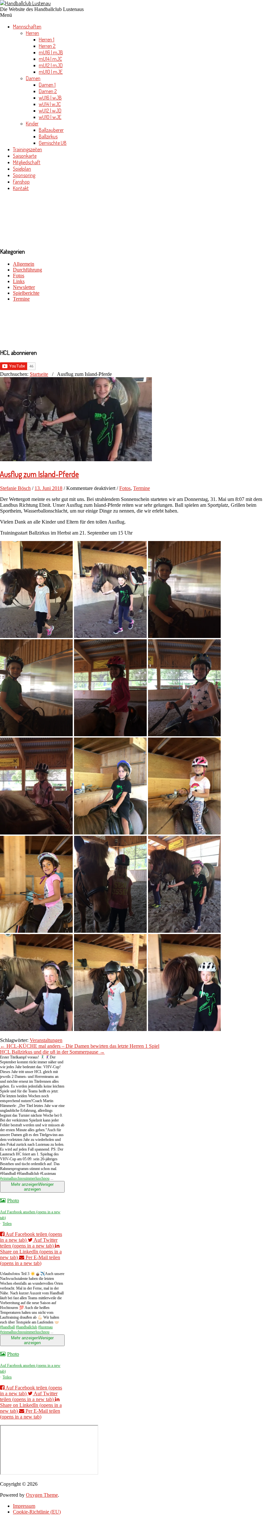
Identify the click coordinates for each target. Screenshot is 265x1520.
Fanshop (21, 181)
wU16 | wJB (50, 97)
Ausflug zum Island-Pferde (39, 474)
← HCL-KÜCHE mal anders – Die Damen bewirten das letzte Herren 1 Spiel (79, 1046)
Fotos (18, 275)
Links (19, 281)
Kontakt (21, 188)
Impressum (24, 1506)
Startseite (39, 374)
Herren (32, 33)
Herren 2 (47, 46)
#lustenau (45, 1327)
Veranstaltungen (46, 1040)
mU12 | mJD (51, 65)
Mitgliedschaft (26, 162)
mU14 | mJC (50, 59)
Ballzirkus (48, 136)
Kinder (32, 123)
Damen (33, 78)
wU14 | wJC (50, 104)
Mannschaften (27, 26)
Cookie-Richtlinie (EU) (37, 1512)
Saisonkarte (25, 156)
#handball (7, 1327)
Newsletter (24, 287)
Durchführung (27, 269)
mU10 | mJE (51, 72)
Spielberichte (26, 293)
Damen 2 (48, 91)
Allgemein (23, 264)
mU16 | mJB (51, 52)
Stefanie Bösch (15, 488)
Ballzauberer (51, 130)
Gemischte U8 (53, 143)
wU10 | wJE (50, 117)
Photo (13, 1200)
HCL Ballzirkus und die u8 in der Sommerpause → (52, 1052)
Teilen (7, 1223)
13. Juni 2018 (48, 488)
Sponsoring (24, 175)
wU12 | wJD (50, 110)
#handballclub (26, 1327)
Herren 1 (46, 39)
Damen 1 (47, 84)
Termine (21, 299)
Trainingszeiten (27, 149)
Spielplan (22, 168)
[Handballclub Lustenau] (25, 3)
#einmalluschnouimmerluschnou (24, 1178)
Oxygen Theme (42, 1495)
